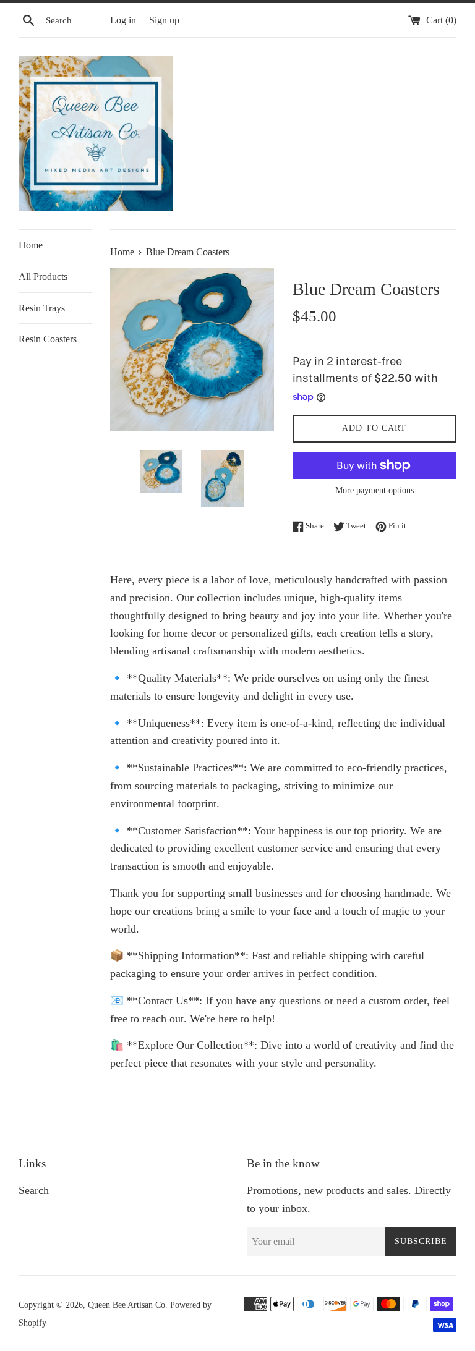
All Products (43, 276)
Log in (123, 20)
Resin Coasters (48, 339)
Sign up (164, 20)
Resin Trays (42, 308)
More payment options (374, 490)
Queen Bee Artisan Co (126, 1305)
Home (31, 245)
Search (34, 1190)
